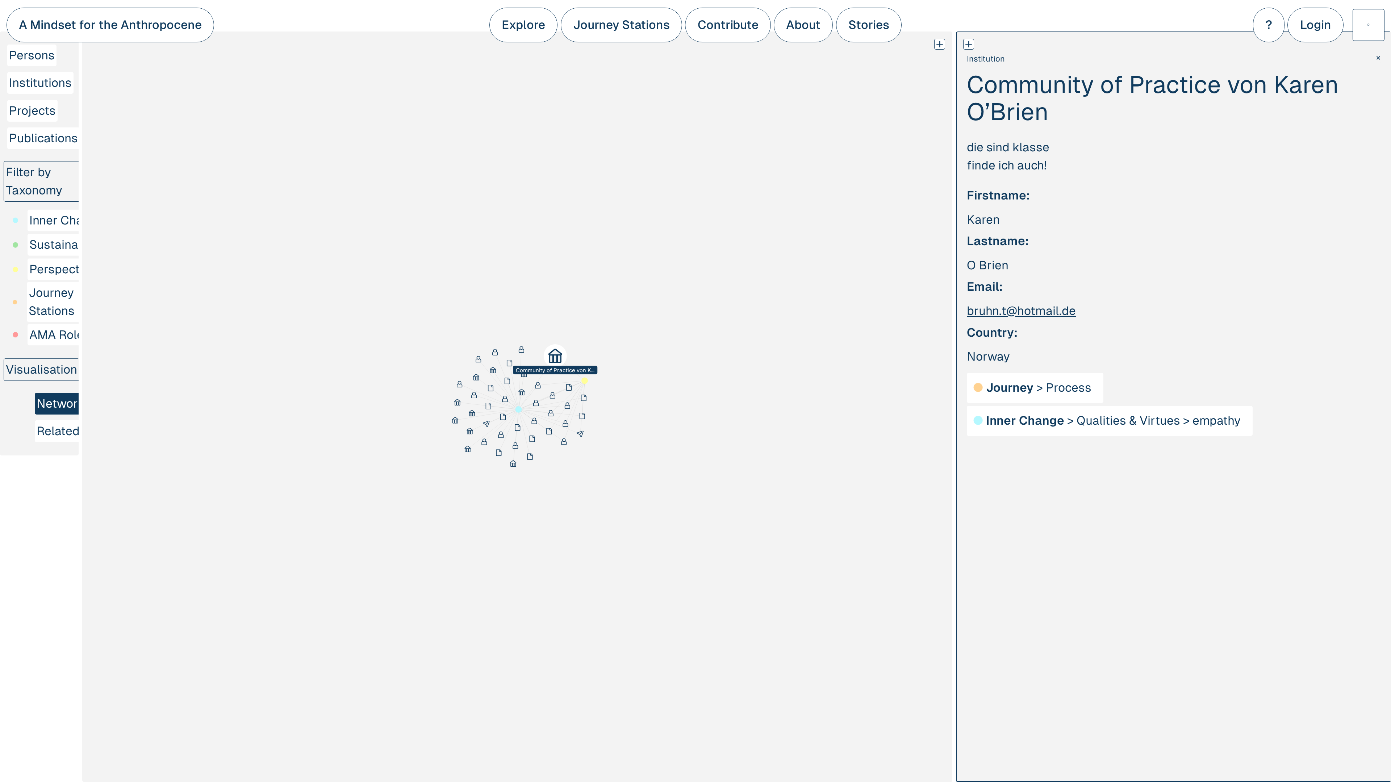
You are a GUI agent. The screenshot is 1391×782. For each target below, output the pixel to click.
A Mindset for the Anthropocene (110, 25)
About (803, 25)
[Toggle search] (1368, 25)
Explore (523, 25)
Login (1315, 25)
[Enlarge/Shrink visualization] (939, 44)
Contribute (728, 25)
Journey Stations (621, 25)
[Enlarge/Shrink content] (968, 44)
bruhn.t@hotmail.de (1021, 311)
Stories (868, 25)
